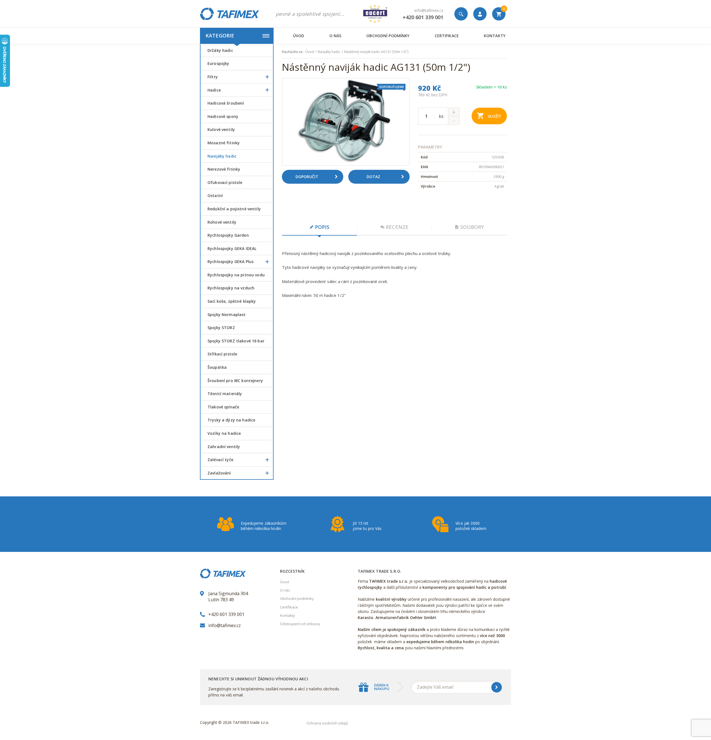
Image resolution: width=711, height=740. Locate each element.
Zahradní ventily (223, 446)
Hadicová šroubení (225, 103)
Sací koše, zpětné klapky (231, 301)
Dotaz (373, 176)
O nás (335, 35)
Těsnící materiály (224, 393)
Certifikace (447, 35)
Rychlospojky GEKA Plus (230, 261)
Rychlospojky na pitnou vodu (236, 274)
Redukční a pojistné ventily (234, 208)
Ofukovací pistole (224, 182)
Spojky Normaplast (226, 314)
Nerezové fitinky (223, 169)
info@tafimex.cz (428, 10)
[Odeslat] (496, 687)
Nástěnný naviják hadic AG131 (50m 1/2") (376, 52)
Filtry (212, 76)
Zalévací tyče (220, 459)
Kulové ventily (221, 129)
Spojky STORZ (221, 327)
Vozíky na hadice (224, 433)
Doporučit (307, 176)
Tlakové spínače (223, 407)
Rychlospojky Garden (228, 235)
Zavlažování (219, 473)
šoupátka (217, 367)
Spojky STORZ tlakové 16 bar (235, 341)
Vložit (494, 116)
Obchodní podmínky (387, 35)
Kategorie (220, 35)
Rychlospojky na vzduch (230, 288)
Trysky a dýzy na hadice (231, 420)
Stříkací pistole (222, 354)
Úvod (298, 35)
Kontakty (494, 35)
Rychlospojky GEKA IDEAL (231, 248)
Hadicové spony (222, 116)
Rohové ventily (221, 222)
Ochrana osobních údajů (327, 723)
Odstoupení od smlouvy (300, 623)
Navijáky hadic (221, 156)
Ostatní (215, 195)
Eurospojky (218, 63)
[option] (345, 122)
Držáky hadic (220, 50)
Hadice (214, 90)
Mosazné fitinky (223, 142)
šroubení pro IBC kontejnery (235, 380)
